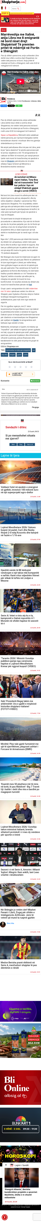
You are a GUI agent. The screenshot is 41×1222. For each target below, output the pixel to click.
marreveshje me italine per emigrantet (18, 350)
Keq (21, 444)
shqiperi (12, 355)
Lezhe (26, 355)
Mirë (13, 444)
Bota (3, 30)
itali (34, 350)
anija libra (4, 355)
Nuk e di (30, 444)
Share (4, 106)
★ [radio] (9, 367)
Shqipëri (10, 161)
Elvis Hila (10, 923)
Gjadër (16, 320)
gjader (19, 355)
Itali (30, 284)
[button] (4, 1217)
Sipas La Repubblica (9, 135)
